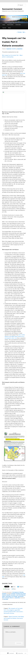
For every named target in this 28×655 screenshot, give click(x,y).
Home (3, 24)
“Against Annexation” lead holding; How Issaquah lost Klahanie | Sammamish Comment (14, 618)
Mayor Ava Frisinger (12, 596)
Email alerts (18, 24)
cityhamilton (19, 48)
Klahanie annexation (10, 595)
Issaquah (4, 593)
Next (24, 32)
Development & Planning (18, 592)
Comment (18, 643)
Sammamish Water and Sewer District (12, 597)
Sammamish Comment (12, 9)
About (9, 27)
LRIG (7, 596)
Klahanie (4, 595)
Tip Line (4, 27)
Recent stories (10, 24)
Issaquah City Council (21, 593)
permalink (6, 599)
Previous (19, 32)
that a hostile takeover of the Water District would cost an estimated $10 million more (15, 336)
